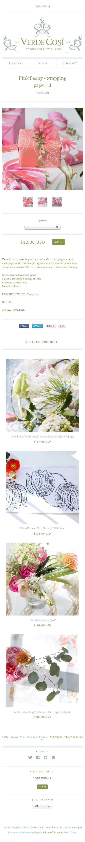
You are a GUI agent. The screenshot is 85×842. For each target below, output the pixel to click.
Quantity (42, 220)
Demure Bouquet (73, 827)
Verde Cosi (42, 93)
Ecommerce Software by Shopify (25, 832)
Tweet (38, 326)
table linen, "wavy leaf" (43, 620)
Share (25, 326)
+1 (63, 326)
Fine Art (40, 827)
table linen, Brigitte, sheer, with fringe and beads (42, 712)
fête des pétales (37, 737)
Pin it (51, 326)
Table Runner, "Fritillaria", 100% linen (42, 528)
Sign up (46, 6)
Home (5, 737)
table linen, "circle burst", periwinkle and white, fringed (42, 436)
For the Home (54, 827)
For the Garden (26, 827)
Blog (14, 827)
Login (38, 6)
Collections (18, 737)
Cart (42, 63)
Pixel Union (70, 832)
